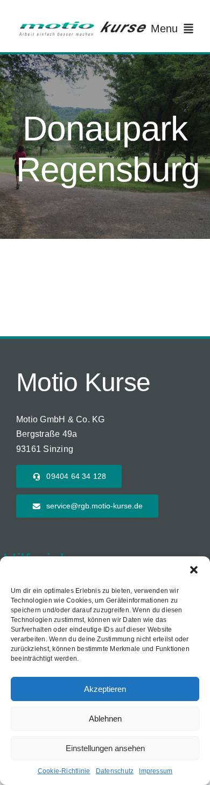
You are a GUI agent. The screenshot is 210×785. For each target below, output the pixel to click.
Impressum (155, 771)
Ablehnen (105, 718)
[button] (193, 569)
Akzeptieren (105, 689)
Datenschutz (115, 771)
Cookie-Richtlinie (64, 771)
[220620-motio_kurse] (82, 24)
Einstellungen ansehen (105, 748)
